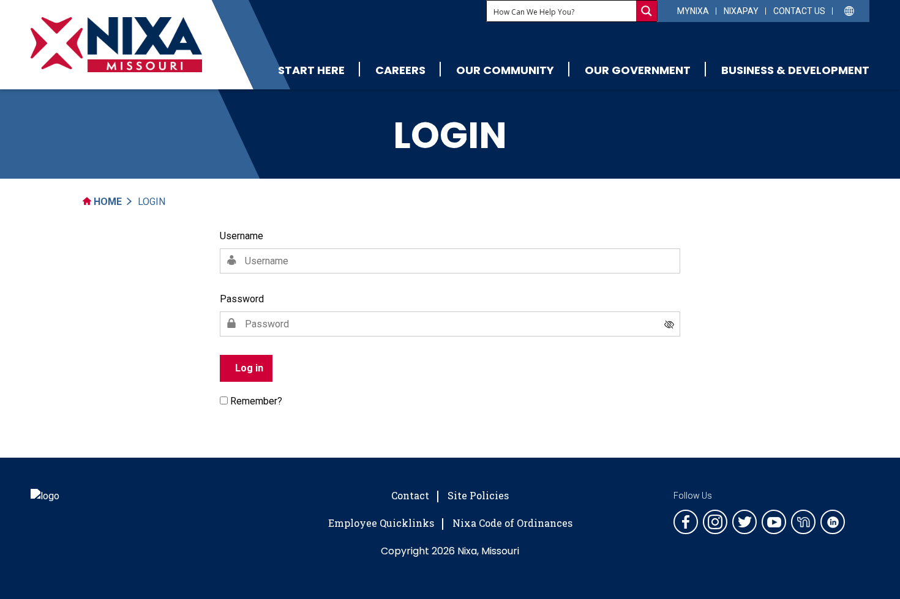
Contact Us (799, 11)
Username (241, 236)
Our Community (505, 70)
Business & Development (795, 70)
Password (242, 299)
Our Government (638, 70)
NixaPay (741, 11)
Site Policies (478, 495)
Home (106, 201)
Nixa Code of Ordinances (512, 522)
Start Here (311, 70)
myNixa (693, 11)
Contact (410, 495)
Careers (400, 70)
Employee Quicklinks (381, 522)
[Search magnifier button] (646, 11)
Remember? (256, 401)
